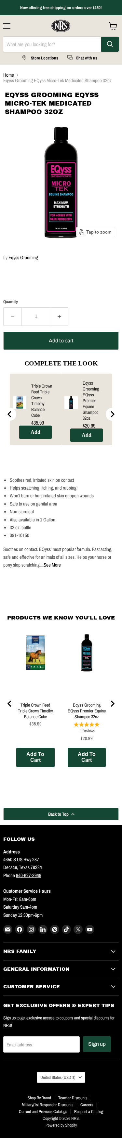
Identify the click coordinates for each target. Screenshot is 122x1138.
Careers (86, 1104)
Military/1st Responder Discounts (47, 1104)
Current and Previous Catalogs (43, 1111)
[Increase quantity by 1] (59, 316)
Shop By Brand (39, 1098)
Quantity (10, 301)
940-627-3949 (28, 875)
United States (57, 1077)
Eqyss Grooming (23, 257)
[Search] (110, 44)
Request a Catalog (88, 1111)
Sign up (97, 1044)
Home (8, 75)
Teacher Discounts (72, 1098)
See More (52, 564)
